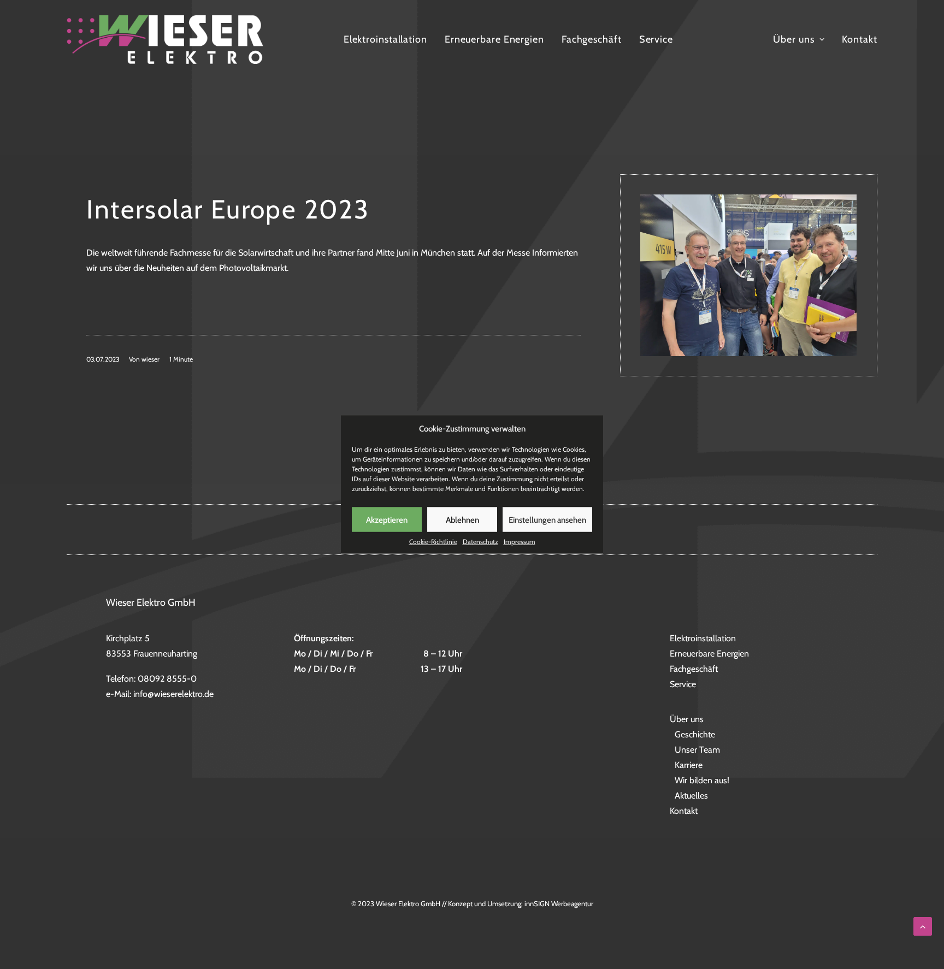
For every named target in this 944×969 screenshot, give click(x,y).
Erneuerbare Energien (494, 39)
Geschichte (695, 734)
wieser (150, 359)
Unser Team (697, 750)
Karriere (689, 765)
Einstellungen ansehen (547, 519)
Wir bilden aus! (702, 780)
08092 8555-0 (167, 678)
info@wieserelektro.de (173, 694)
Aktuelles (691, 795)
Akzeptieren (387, 519)
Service (656, 39)
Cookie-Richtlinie (433, 541)
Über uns (793, 39)
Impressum (519, 541)
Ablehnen (462, 519)
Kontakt (859, 39)
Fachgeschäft (592, 39)
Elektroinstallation (385, 39)
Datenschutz (480, 541)
